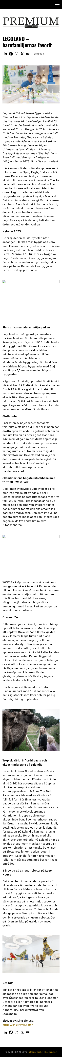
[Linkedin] (5, 53)
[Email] (27, 53)
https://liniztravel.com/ (17, 1024)
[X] (22, 53)
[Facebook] (10, 53)
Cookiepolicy (51, 1052)
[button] (57, 4)
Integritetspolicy (36, 1052)
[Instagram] (16, 53)
